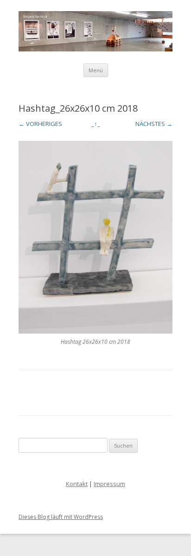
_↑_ (95, 124)
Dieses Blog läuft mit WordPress (61, 517)
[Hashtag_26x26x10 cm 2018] (95, 237)
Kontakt (77, 484)
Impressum (109, 484)
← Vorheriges (40, 124)
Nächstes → (153, 124)
